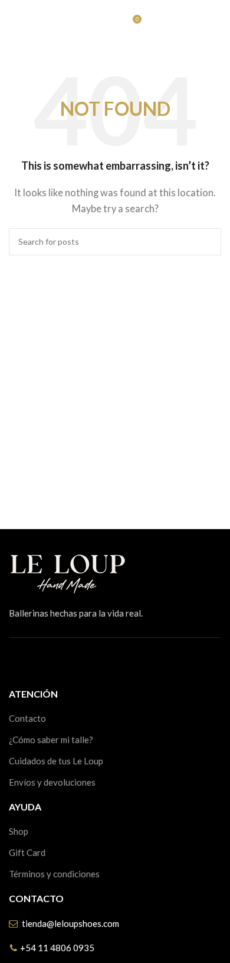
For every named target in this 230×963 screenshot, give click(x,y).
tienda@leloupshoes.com (70, 923)
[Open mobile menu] (13, 23)
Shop (18, 831)
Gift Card (27, 852)
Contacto (27, 718)
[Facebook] (13, 661)
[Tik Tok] (66, 661)
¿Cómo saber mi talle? (51, 739)
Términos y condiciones (54, 873)
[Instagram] (39, 661)
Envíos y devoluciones (52, 782)
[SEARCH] (207, 241)
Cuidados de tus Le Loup (56, 761)
